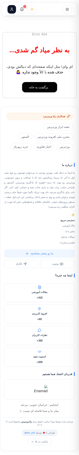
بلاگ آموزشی (68, 225)
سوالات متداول (68, 237)
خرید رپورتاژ (21, 146)
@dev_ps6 (29, 433)
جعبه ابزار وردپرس (58, 126)
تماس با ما (70, 231)
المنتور (25, 136)
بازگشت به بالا (41, 441)
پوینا (53, 421)
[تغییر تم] (32, 9)
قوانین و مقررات (67, 242)
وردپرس (65, 146)
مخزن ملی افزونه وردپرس (53, 136)
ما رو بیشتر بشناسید (42, 253)
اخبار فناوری (44, 146)
